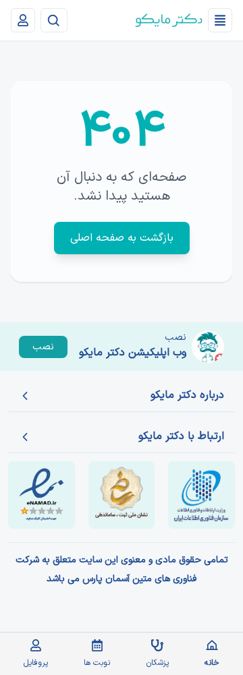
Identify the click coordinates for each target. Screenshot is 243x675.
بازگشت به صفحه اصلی (121, 238)
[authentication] (23, 20)
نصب (43, 347)
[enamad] (41, 495)
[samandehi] (121, 495)
